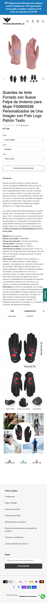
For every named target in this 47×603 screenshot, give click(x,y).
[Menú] (42, 21)
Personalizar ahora (23, 168)
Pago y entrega (11, 503)
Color (4, 145)
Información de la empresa (15, 522)
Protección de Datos (13, 515)
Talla (4, 154)
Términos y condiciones (14, 537)
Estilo (5, 135)
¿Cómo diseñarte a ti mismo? (16, 544)
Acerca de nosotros (12, 509)
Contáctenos (10, 497)
